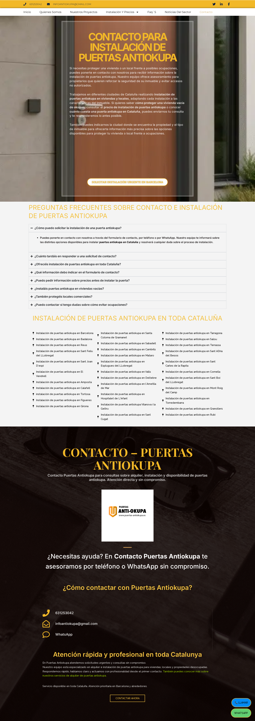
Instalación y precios (120, 12)
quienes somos (50, 12)
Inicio (27, 12)
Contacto (206, 12)
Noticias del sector (178, 12)
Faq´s (151, 12)
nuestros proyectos (83, 12)
